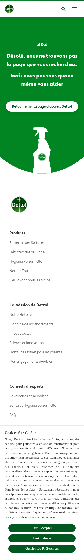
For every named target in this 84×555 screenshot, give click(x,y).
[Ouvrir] (64, 9)
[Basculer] (74, 9)
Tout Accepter (42, 528)
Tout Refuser (42, 538)
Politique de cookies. (59, 508)
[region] (42, 490)
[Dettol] (13, 9)
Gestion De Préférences (42, 548)
